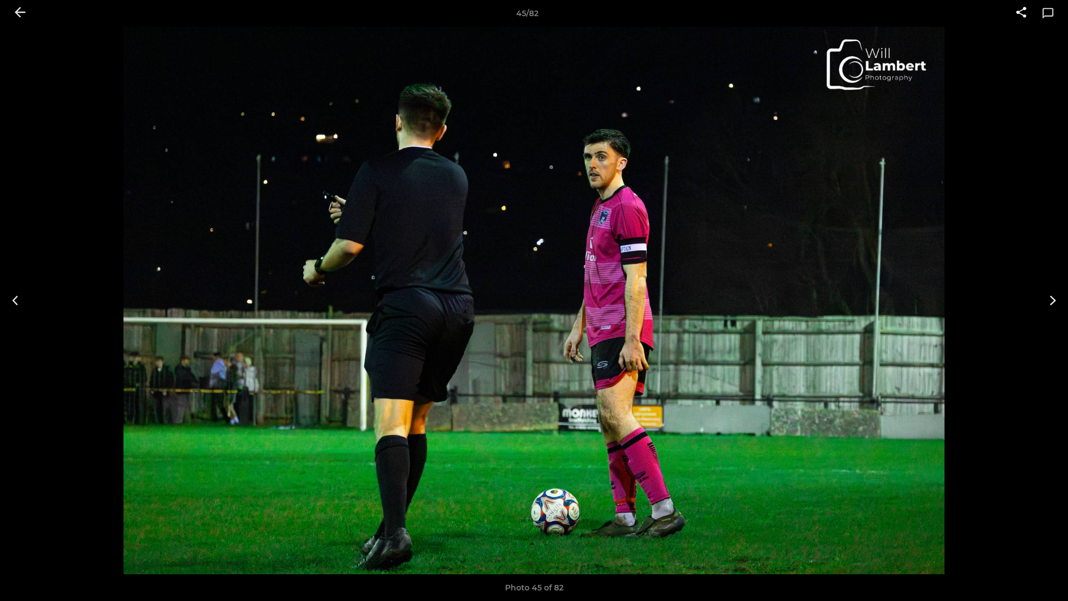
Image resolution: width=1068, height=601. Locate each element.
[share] (1021, 13)
